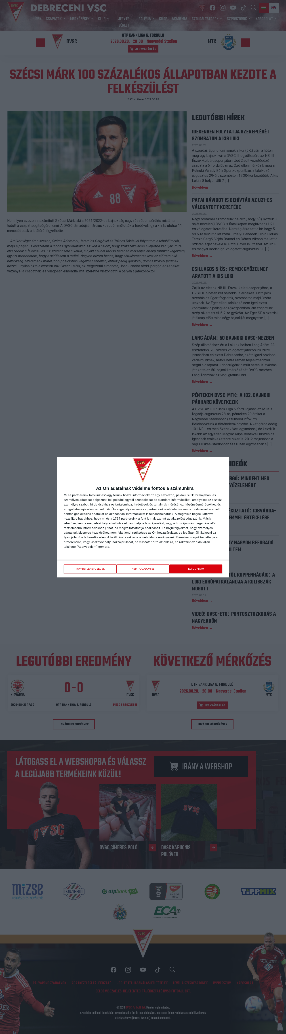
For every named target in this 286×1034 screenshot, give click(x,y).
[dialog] (143, 517)
